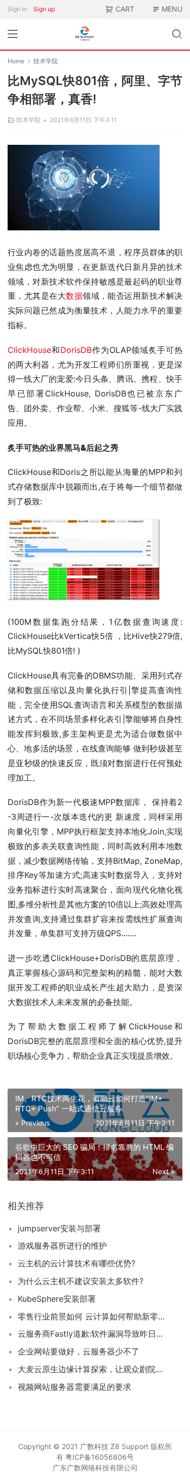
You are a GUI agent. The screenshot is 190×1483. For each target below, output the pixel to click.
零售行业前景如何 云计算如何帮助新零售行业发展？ (92, 1316)
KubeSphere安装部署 (57, 1299)
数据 (74, 296)
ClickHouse (29, 350)
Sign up (44, 9)
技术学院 (28, 120)
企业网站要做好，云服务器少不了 (78, 1351)
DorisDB (76, 350)
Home (16, 61)
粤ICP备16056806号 (99, 1457)
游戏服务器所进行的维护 (62, 1245)
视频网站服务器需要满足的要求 (74, 1387)
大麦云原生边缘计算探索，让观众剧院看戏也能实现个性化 (92, 1369)
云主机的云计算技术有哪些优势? (76, 1263)
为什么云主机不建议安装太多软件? (80, 1281)
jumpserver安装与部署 (59, 1228)
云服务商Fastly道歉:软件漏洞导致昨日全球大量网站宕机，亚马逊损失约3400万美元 (92, 1334)
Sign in (17, 9)
